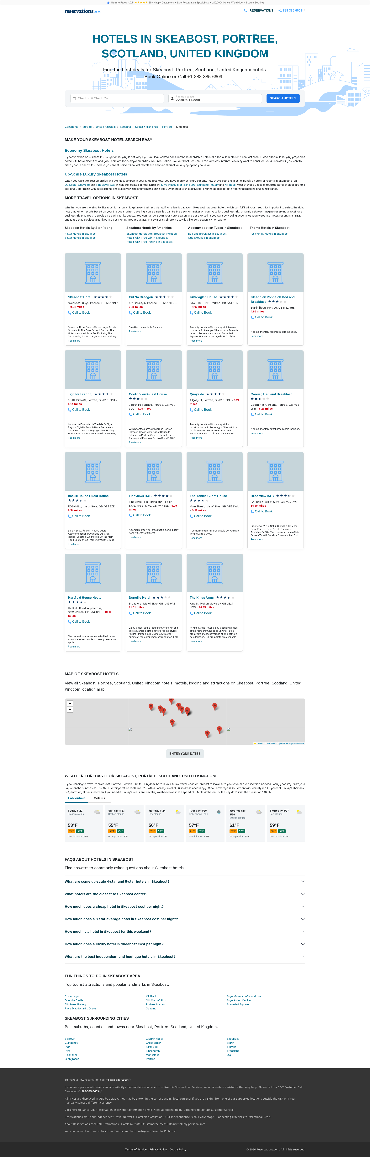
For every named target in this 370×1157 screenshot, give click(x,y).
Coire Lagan (72, 996)
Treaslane (233, 1050)
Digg (67, 1046)
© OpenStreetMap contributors (290, 743)
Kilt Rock (230, 184)
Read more (74, 340)
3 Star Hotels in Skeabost (80, 237)
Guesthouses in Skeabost (204, 237)
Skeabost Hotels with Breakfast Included (151, 233)
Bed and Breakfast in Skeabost (207, 233)
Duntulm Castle (74, 1000)
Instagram (144, 1131)
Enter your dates (185, 753)
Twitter (118, 1131)
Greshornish (153, 1042)
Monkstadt (152, 1054)
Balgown (70, 1038)
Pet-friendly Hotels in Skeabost (269, 233)
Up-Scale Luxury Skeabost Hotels (96, 174)
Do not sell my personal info (187, 1124)
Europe (87, 126)
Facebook (107, 1131)
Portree (167, 126)
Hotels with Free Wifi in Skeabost (147, 237)
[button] (178, 707)
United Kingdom (106, 126)
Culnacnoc (71, 1042)
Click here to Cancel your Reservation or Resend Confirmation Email (108, 1110)
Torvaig (231, 1046)
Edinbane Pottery (208, 184)
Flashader (71, 1054)
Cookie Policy (178, 1149)
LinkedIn (157, 1131)
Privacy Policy (158, 1149)
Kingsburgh (153, 1050)
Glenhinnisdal (154, 1038)
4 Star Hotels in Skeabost (80, 233)
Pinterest (170, 1131)
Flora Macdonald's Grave (81, 1008)
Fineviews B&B (105, 184)
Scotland (125, 126)
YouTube (130, 1131)
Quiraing (151, 1008)
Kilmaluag (152, 1046)
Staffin (231, 1042)
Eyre (68, 1050)
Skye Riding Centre (239, 1000)
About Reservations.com (80, 1124)
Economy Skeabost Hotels (89, 150)
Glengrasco (72, 1058)
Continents (71, 126)
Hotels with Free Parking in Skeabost (149, 241)
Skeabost (233, 1038)
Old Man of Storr (156, 1000)
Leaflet (259, 743)
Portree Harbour (156, 1004)
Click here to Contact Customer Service (209, 1110)
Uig (229, 1054)
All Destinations (108, 1124)
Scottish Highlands (146, 126)
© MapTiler (270, 743)
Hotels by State (130, 1124)
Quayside (71, 184)
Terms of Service (136, 1149)
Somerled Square (238, 1004)
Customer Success (154, 1124)
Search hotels (283, 98)
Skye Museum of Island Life (178, 184)
